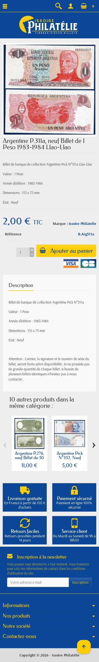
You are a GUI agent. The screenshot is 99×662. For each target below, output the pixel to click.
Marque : (60, 223)
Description (21, 285)
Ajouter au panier (71, 250)
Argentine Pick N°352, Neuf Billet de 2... (70, 457)
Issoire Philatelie (82, 223)
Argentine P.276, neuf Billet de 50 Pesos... (29, 457)
